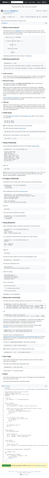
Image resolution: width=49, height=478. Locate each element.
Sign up (44, 2)
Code (4, 16)
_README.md (14, 11)
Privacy (13, 471)
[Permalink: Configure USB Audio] (2, 178)
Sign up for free (6, 465)
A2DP (30, 55)
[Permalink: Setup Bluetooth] (2, 223)
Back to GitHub (32, 2)
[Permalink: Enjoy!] (2, 374)
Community (25, 471)
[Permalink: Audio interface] (2, 73)
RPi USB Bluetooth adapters (12, 97)
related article (22, 128)
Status (20, 471)
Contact (32, 471)
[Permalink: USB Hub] (2, 102)
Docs (29, 471)
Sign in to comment (42, 465)
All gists (26, 2)
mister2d (6, 11)
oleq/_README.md (11, 12)
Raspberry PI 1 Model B (13, 116)
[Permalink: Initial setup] (2, 113)
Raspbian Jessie (27, 116)
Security (16, 471)
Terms (9, 471)
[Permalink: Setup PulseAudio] (2, 143)
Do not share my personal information (24, 472)
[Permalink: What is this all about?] (2, 27)
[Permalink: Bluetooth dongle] (2, 81)
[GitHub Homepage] (21, 474)
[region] (24, 204)
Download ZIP (44, 16)
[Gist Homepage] (6, 2)
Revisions (11, 16)
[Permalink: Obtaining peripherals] (2, 59)
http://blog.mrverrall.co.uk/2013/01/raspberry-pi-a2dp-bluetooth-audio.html (21, 336)
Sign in (39, 2)
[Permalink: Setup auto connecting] (2, 297)
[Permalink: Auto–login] (2, 356)
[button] (37, 17)
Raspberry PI (19, 30)
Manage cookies (38, 471)
